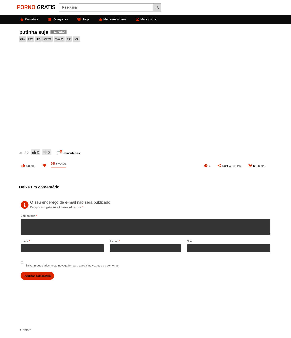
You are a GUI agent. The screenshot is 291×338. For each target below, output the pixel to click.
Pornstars (31, 19)
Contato (25, 330)
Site (189, 241)
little (38, 39)
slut (68, 39)
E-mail (115, 241)
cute (22, 39)
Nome (25, 241)
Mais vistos (148, 19)
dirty (30, 39)
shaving (59, 39)
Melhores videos (114, 19)
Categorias (60, 19)
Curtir (30, 166)
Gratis (36, 7)
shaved (47, 39)
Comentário (29, 215)
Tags (86, 19)
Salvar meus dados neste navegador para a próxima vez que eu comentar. (72, 265)
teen (76, 39)
